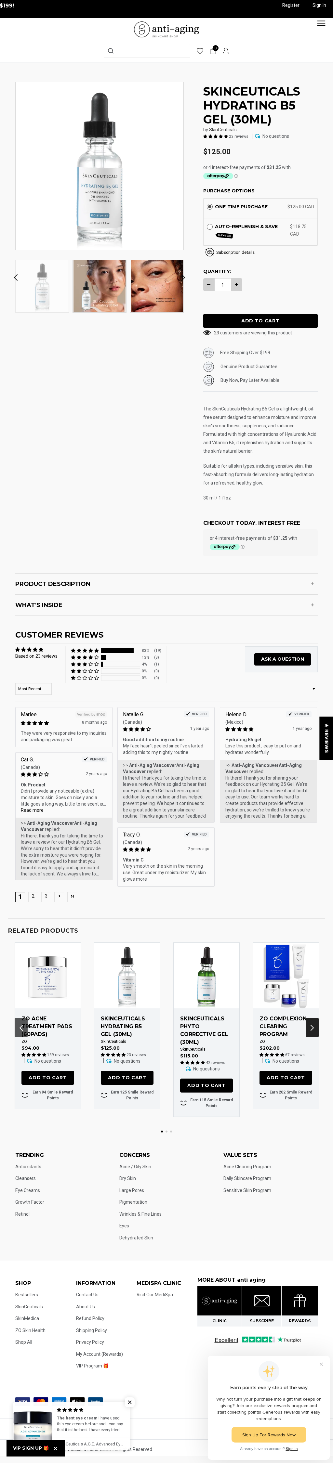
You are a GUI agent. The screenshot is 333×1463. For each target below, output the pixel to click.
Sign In (319, 5)
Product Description (52, 584)
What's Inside (38, 605)
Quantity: (217, 271)
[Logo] (166, 29)
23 (216, 332)
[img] (51, 723)
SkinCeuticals (223, 129)
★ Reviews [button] (326, 738)
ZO (24, 1041)
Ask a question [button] (282, 659)
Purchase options (229, 191)
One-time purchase (241, 207)
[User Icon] (226, 50)
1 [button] (162, 1132)
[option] (99, 166)
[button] (216, 136)
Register (291, 5)
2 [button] (33, 896)
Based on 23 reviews (36, 656)
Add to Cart (48, 1078)
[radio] (210, 206)
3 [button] (46, 896)
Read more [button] (32, 810)
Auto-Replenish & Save (247, 230)
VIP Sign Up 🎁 (31, 1448)
